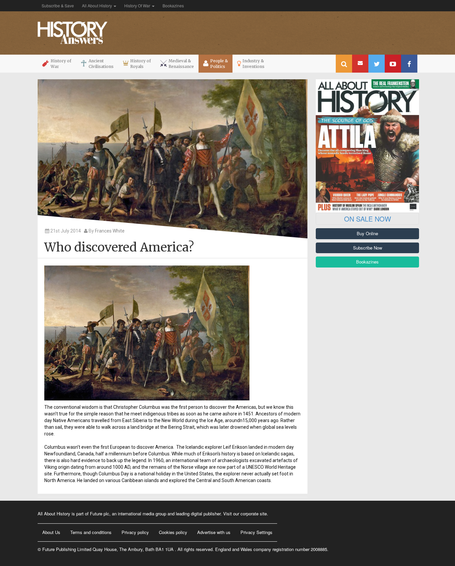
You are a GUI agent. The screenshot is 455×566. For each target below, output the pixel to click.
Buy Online (367, 233)
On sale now (367, 219)
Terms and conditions (91, 532)
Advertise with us (213, 532)
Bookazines (173, 5)
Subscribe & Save (58, 5)
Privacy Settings (256, 532)
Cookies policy (173, 532)
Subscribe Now (367, 248)
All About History (97, 5)
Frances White (110, 231)
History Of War (137, 5)
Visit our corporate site (245, 513)
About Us (51, 532)
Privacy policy (135, 532)
